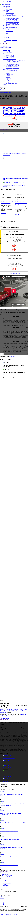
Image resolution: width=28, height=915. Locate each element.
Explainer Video (9, 31)
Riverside (2, 709)
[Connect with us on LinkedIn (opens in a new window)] (3, 903)
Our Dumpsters (6, 6)
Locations (8, 37)
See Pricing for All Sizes (14, 273)
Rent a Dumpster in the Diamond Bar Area (10, 856)
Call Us (1, 896)
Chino (6, 709)
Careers (7, 38)
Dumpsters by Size (7, 10)
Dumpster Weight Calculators (12, 24)
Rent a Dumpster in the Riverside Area (9, 839)
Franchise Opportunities (11, 40)
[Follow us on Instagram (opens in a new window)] (3, 904)
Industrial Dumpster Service (12, 23)
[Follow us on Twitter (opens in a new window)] (3, 901)
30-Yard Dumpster (10, 13)
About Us (8, 29)
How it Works (6, 25)
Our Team (8, 33)
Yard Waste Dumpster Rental (12, 22)
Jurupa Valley (21, 710)
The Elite (8, 7)
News (7, 36)
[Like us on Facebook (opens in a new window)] (3, 900)
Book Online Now (4, 43)
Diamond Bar (3, 712)
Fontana (2, 710)
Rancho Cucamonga (18, 709)
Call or (5, 718)
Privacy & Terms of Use (5, 914)
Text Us (2, 898)
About (4, 28)
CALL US (2, 131)
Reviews (8, 32)
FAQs (4, 41)
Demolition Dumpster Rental (12, 20)
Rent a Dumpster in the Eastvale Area (9, 865)
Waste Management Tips (11, 27)
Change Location (14, 1)
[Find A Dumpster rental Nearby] (10, 47)
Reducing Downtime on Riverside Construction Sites (13, 822)
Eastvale (15, 710)
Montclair (11, 710)
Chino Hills (10, 709)
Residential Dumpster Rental (12, 18)
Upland (25, 709)
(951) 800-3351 (3, 46)
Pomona (6, 710)
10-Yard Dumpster (10, 11)
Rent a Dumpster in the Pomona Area (9, 831)
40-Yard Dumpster (10, 14)
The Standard (9, 9)
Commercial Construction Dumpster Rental (15, 16)
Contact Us (8, 34)
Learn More (3, 213)
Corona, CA (5, 1)
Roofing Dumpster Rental (11, 19)
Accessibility (15, 914)
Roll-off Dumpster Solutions (9, 15)
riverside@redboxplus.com (7, 875)
